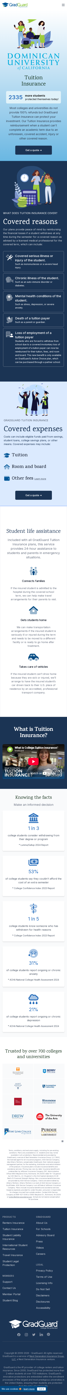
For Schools (43, 1229)
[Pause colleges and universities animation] (62, 1141)
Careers (40, 1253)
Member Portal (11, 1294)
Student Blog (10, 1300)
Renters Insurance (13, 1222)
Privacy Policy (44, 1270)
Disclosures (43, 1301)
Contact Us (9, 1288)
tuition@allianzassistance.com (20, 1197)
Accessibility (43, 1307)
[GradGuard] (15, 4)
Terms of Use (44, 1276)
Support (7, 1281)
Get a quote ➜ (33, 150)
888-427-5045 (22, 1195)
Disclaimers (42, 1295)
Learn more (40, 478)
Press (39, 1241)
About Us (41, 1222)
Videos (40, 1247)
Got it (41, 1389)
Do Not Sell (43, 1289)
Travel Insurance (12, 1255)
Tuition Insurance (12, 1229)
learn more (29, 1389)
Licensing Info (44, 1283)
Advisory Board (45, 1235)
